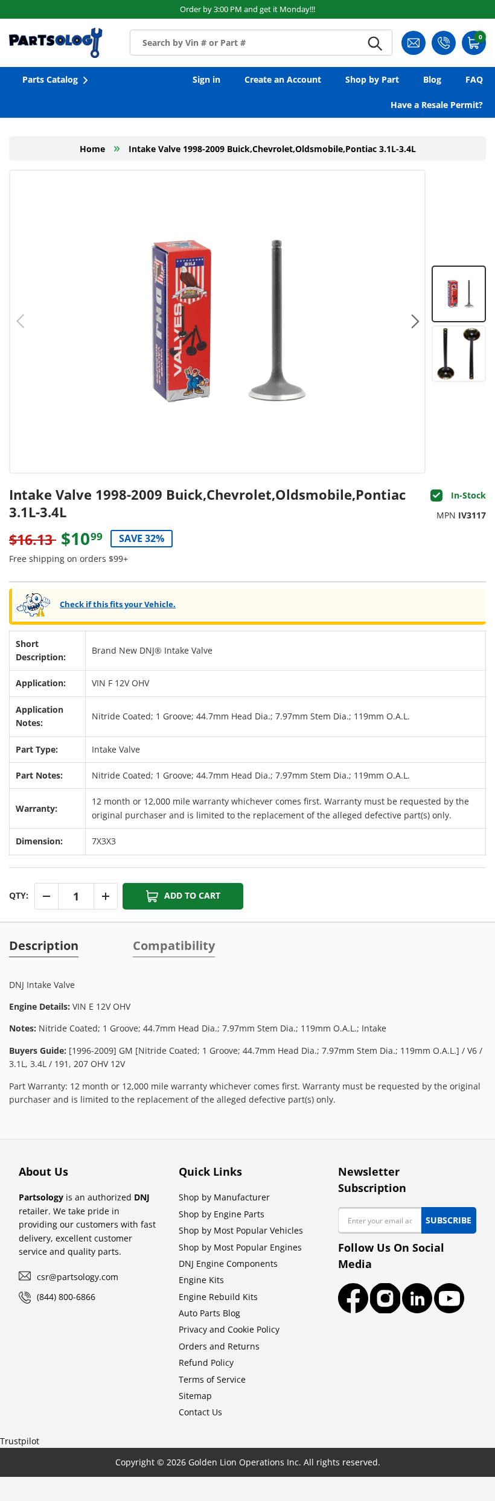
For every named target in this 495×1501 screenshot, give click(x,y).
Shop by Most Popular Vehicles (241, 1230)
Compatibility (174, 946)
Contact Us (200, 1412)
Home (92, 149)
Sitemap (195, 1395)
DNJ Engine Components (228, 1263)
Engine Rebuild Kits (218, 1296)
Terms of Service (212, 1379)
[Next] (413, 322)
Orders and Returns (219, 1346)
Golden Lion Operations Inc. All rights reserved (283, 1462)
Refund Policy (206, 1362)
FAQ (474, 79)
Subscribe (448, 1220)
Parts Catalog (50, 79)
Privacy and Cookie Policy (229, 1329)
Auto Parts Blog (209, 1313)
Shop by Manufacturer (224, 1197)
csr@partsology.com (77, 1277)
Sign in (206, 79)
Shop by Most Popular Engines (240, 1247)
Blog (432, 79)
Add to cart (192, 895)
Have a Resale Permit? (437, 104)
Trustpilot (19, 1441)
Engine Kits (201, 1280)
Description (43, 946)
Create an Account (282, 79)
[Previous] (20, 322)
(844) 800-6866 (66, 1296)
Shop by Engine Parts (221, 1214)
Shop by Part (372, 79)
